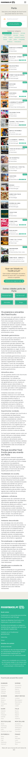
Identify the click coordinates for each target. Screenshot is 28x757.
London (17, 698)
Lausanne (4, 704)
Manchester (18, 702)
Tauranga (18, 731)
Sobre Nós (4, 637)
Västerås (17, 693)
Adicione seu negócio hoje (13, 281)
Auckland (18, 724)
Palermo (17, 718)
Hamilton (17, 729)
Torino (17, 716)
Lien (2, 740)
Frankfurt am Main (6, 731)
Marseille (17, 738)
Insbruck (3, 744)
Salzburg (3, 742)
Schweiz (4, 696)
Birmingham (18, 700)
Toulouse (17, 742)
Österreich (5, 734)
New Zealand (19, 721)
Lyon (16, 740)
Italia (17, 709)
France (17, 734)
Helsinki (3, 711)
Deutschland (6, 721)
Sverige (17, 683)
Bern (2, 706)
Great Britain (20, 696)
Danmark (4, 683)
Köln (2, 729)
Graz (2, 738)
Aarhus (3, 687)
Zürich (3, 698)
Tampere (3, 715)
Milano (17, 713)
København (4, 685)
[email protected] (20, 655)
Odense (3, 689)
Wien (2, 736)
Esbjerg (3, 693)
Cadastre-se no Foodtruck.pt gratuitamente (9, 633)
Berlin (2, 724)
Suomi (3, 709)
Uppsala (17, 691)
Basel (2, 702)
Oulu (2, 718)
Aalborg (3, 691)
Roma (17, 711)
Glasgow (17, 704)
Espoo (3, 713)
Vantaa (3, 716)
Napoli (17, 715)
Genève (3, 700)
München (3, 727)
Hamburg (4, 725)
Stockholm (18, 685)
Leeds (17, 706)
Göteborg (18, 687)
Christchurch (18, 725)
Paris (16, 736)
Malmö (17, 689)
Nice (16, 744)
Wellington (18, 727)
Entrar (3, 640)
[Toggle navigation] (25, 2)
